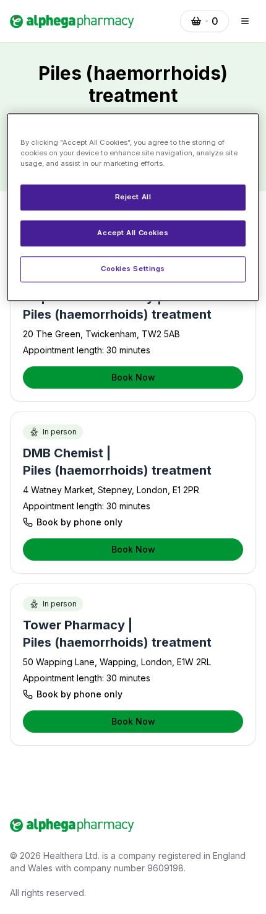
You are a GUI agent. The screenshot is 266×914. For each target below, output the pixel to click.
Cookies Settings (133, 268)
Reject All (133, 196)
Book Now (133, 377)
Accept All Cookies (132, 232)
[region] (133, 207)
